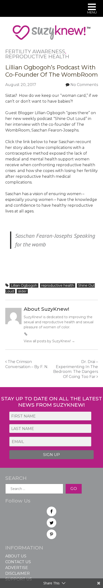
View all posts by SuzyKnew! (49, 341)
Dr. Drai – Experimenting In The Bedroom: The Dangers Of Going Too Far (75, 369)
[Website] (26, 334)
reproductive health (57, 285)
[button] (92, 9)
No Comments (84, 84)
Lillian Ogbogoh (24, 285)
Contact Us (18, 562)
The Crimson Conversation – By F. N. (26, 364)
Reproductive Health (37, 56)
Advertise (16, 567)
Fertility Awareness (35, 51)
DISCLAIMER (17, 573)
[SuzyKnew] (51, 34)
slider (22, 291)
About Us (15, 556)
